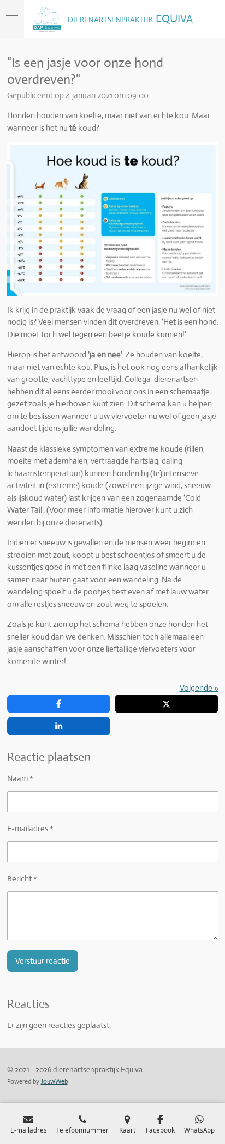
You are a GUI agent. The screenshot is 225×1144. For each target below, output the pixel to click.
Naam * (20, 778)
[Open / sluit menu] (12, 19)
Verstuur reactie (42, 961)
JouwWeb (54, 1081)
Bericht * (22, 878)
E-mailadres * (30, 828)
